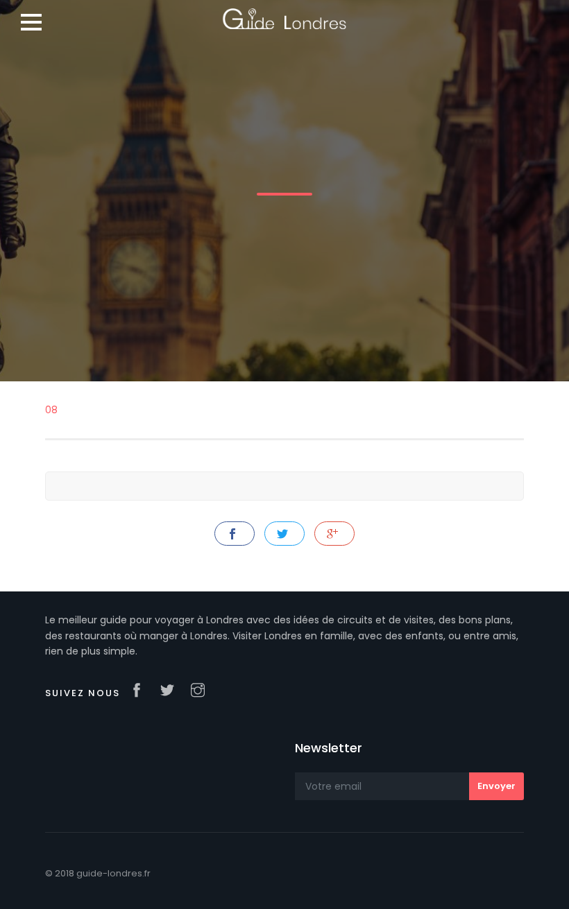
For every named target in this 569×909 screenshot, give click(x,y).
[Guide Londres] (284, 14)
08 (51, 410)
